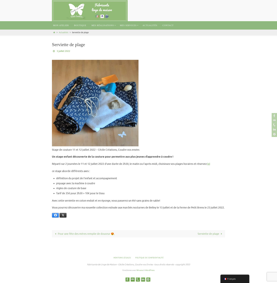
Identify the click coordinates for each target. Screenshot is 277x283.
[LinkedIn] (274, 129)
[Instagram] (274, 134)
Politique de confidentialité (149, 258)
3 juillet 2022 (63, 51)
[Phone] (274, 125)
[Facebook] (274, 116)
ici (208, 164)
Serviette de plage (209, 233)
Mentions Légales (122, 258)
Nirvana (139, 270)
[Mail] (274, 120)
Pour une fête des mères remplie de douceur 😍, (86, 233)
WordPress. (150, 270)
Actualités (63, 32)
